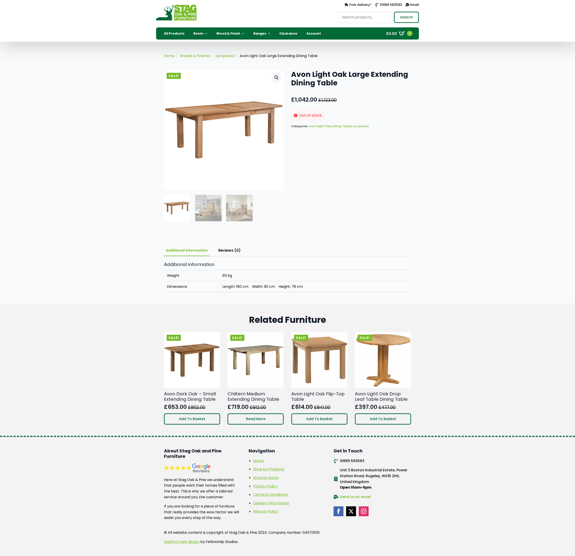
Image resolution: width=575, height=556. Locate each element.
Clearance (288, 33)
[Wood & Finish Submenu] (244, 33)
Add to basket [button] (192, 418)
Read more (255, 418)
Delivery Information (271, 503)
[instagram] (364, 511)
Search (406, 17)
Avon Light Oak (320, 126)
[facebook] (338, 511)
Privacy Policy (265, 486)
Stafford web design (181, 541)
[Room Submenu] (207, 33)
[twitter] (351, 511)
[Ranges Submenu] (270, 33)
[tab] (186, 250)
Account (313, 33)
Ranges (259, 33)
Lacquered (225, 55)
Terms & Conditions (270, 494)
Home (169, 55)
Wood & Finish (228, 33)
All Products (174, 33)
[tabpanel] (287, 277)
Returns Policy (265, 511)
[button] (276, 77)
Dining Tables (342, 126)
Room (198, 33)
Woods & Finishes (195, 55)
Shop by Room (266, 477)
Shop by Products (268, 469)
